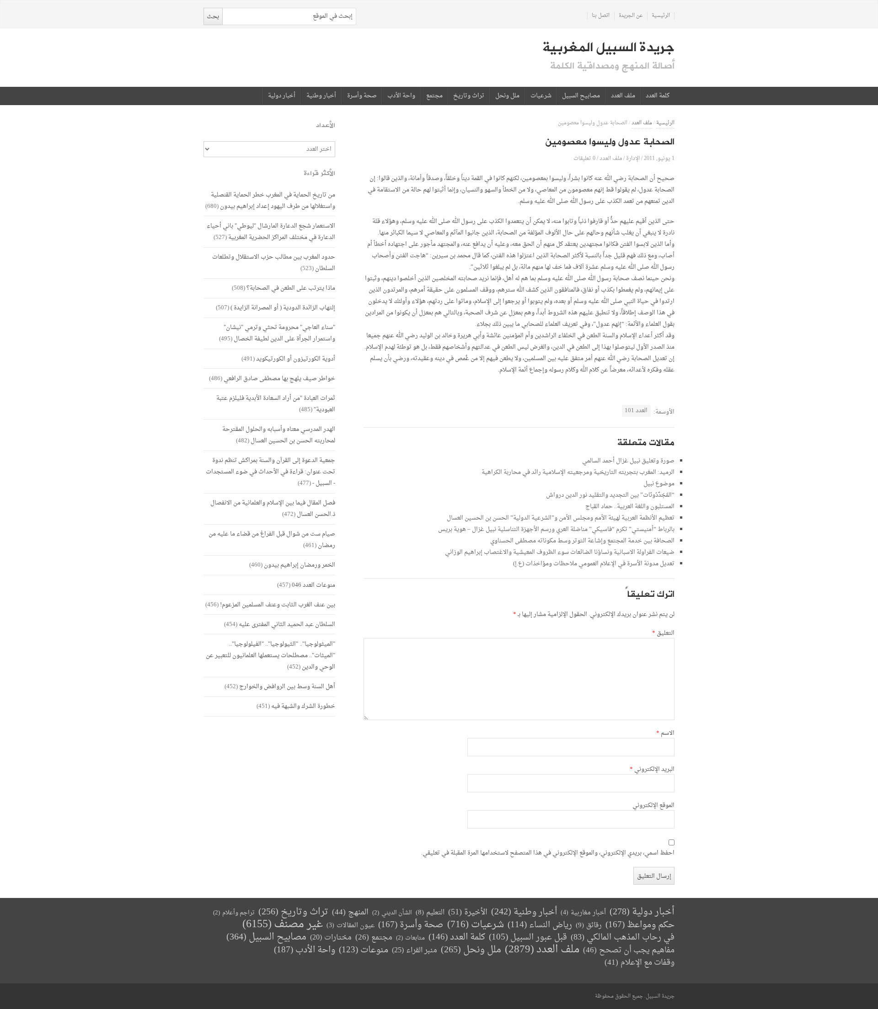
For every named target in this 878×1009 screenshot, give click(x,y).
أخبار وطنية (321, 95)
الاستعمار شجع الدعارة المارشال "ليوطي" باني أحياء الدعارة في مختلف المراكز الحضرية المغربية (271, 231)
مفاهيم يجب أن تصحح (629, 950)
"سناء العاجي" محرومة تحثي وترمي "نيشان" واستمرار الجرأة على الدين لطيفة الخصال (279, 333)
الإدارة (633, 158)
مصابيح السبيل (581, 95)
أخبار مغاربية (583, 913)
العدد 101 (636, 410)
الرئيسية (661, 16)
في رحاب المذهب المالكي (623, 937)
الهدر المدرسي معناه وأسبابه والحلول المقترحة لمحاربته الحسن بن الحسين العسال (278, 435)
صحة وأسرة (362, 95)
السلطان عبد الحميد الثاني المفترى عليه (287, 624)
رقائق (589, 925)
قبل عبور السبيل (528, 937)
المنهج (350, 912)
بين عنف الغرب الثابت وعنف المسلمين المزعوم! (277, 605)
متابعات (410, 938)
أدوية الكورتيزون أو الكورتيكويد (295, 359)
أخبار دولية (281, 95)
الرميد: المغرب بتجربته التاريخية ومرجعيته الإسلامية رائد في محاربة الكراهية (578, 472)
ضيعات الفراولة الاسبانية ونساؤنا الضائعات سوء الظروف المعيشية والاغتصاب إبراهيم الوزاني (560, 552)
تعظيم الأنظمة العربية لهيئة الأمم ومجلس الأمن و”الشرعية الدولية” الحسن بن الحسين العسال (561, 518)
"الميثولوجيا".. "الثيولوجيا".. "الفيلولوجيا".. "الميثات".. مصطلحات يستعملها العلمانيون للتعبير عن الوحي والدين (270, 655)
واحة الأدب (401, 95)
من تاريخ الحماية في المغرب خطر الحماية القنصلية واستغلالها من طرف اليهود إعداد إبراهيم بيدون (273, 200)
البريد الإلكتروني (652, 769)
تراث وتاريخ (468, 95)
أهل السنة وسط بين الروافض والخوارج (287, 686)
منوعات (363, 950)
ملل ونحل (507, 95)
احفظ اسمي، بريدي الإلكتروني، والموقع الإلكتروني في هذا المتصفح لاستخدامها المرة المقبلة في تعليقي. (548, 853)
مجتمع (434, 95)
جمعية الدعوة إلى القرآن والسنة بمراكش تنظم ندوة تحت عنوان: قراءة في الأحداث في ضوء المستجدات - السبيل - (270, 472)
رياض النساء (540, 925)
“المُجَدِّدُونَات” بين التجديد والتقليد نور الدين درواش (610, 495)
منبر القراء (414, 950)
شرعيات (540, 95)
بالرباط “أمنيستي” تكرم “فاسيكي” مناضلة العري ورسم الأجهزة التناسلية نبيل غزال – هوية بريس (556, 529)
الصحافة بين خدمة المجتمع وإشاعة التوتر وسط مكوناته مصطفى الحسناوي (582, 541)
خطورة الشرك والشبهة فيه (303, 706)
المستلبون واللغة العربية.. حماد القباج (630, 506)
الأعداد (325, 125)
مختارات (331, 938)
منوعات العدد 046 (313, 585)
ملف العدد (623, 95)
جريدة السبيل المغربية (608, 47)
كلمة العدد (657, 95)
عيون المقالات (351, 925)
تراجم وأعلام (234, 913)
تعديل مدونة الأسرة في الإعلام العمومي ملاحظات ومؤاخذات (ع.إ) (594, 563)
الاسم (665, 733)
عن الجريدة (631, 16)
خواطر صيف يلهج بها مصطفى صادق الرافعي (279, 378)
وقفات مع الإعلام (640, 962)
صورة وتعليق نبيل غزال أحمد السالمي (628, 461)
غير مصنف (282, 924)
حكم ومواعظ (640, 925)
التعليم (430, 913)
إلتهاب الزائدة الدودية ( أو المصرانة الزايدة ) (282, 307)
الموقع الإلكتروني (653, 805)
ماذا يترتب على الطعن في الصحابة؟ (290, 288)
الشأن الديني (392, 913)
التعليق (663, 633)
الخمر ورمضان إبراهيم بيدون (299, 565)
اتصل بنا (601, 16)
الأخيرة (467, 912)
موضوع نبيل (659, 483)
